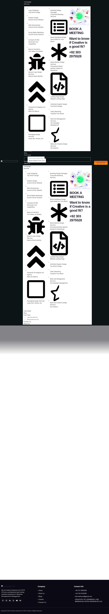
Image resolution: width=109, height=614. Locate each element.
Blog (25, 313)
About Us (27, 323)
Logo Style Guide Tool (32, 317)
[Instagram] (6, 600)
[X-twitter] (13, 600)
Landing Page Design (57, 97)
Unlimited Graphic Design (58, 104)
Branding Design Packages (58, 173)
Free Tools (27, 315)
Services (26, 168)
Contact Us (27, 321)
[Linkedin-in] (9, 600)
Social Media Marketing (36, 32)
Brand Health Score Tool (33, 319)
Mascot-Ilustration (34, 49)
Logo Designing (33, 10)
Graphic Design (33, 18)
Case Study (27, 311)
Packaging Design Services (36, 301)
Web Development (34, 25)
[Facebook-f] (2, 600)
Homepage (27, 166)
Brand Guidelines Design (58, 37)
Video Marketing (55, 111)
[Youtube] (16, 600)
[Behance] (20, 600)
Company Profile (33, 40)
